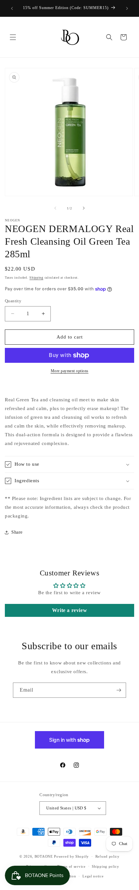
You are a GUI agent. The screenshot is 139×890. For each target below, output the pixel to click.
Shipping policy (105, 866)
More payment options (70, 371)
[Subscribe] (119, 690)
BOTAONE (44, 856)
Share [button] (17, 532)
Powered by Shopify (71, 856)
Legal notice (92, 876)
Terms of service (71, 866)
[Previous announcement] (12, 8)
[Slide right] (84, 208)
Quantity (13, 300)
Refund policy (107, 856)
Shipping (36, 277)
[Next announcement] (127, 8)
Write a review (69, 610)
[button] (13, 37)
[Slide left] (55, 208)
